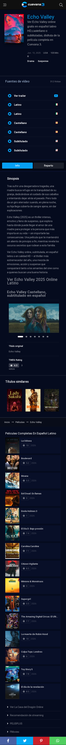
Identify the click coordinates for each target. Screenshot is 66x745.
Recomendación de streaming (26, 715)
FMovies (14, 731)
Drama (30, 61)
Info (17, 165)
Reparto (48, 165)
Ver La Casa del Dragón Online (26, 707)
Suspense (43, 61)
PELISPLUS (16, 723)
